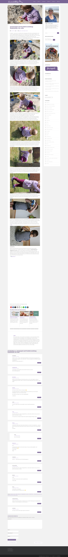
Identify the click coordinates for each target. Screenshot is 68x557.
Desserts (47, 116)
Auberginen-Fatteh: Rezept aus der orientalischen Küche (50, 81)
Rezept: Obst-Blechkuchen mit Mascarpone (52, 91)
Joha (20, 328)
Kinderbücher (48, 136)
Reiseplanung (48, 145)
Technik (47, 156)
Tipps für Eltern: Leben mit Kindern (51, 158)
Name (9, 529)
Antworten (39, 362)
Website (9, 536)
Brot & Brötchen (48, 115)
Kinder (27, 30)
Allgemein (20, 30)
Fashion (47, 118)
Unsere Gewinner (48, 75)
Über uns (58, 1)
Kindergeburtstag (49, 138)
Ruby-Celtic (14, 443)
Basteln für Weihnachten (50, 109)
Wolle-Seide (36, 328)
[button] (11, 307)
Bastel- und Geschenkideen (50, 106)
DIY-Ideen (53, 1)
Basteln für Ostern (49, 107)
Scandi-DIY (48, 152)
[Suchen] (58, 33)
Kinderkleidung (24, 328)
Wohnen (48, 1)
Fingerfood (48, 120)
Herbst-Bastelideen (49, 129)
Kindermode (28, 328)
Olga (13, 411)
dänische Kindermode (17, 328)
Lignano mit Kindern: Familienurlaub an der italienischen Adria (52, 89)
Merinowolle (32, 328)
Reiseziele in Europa (49, 149)
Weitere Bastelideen (49, 161)
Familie (34, 1)
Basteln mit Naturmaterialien (50, 113)
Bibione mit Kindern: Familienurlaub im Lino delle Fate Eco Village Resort (52, 84)
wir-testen (14, 377)
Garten (47, 122)
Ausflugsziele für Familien (50, 104)
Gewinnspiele (24, 30)
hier (11, 224)
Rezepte (39, 1)
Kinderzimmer (48, 140)
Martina (13, 387)
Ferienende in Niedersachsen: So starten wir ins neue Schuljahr (52, 86)
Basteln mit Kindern (49, 111)
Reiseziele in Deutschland (50, 147)
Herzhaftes (48, 131)
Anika (16, 30)
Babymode (11, 328)
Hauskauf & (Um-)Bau (49, 127)
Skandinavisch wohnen (49, 154)
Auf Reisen (43, 1)
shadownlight (14, 367)
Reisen (47, 143)
